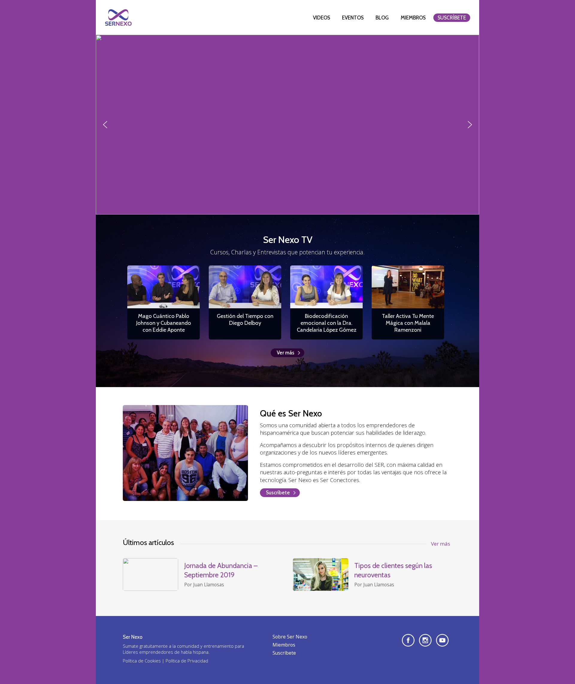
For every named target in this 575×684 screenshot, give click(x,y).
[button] (105, 124)
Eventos (353, 18)
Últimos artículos (148, 542)
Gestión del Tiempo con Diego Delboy (245, 319)
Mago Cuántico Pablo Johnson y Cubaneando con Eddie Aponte (163, 322)
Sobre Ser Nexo (290, 636)
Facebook (408, 640)
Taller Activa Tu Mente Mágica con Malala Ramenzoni (408, 322)
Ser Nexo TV (287, 239)
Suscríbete (452, 18)
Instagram (425, 640)
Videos (321, 18)
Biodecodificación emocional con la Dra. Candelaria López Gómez (326, 322)
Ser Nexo (118, 17)
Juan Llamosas (208, 584)
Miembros (413, 18)
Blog (382, 18)
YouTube (442, 640)
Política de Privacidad (187, 661)
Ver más (285, 353)
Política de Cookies (142, 661)
